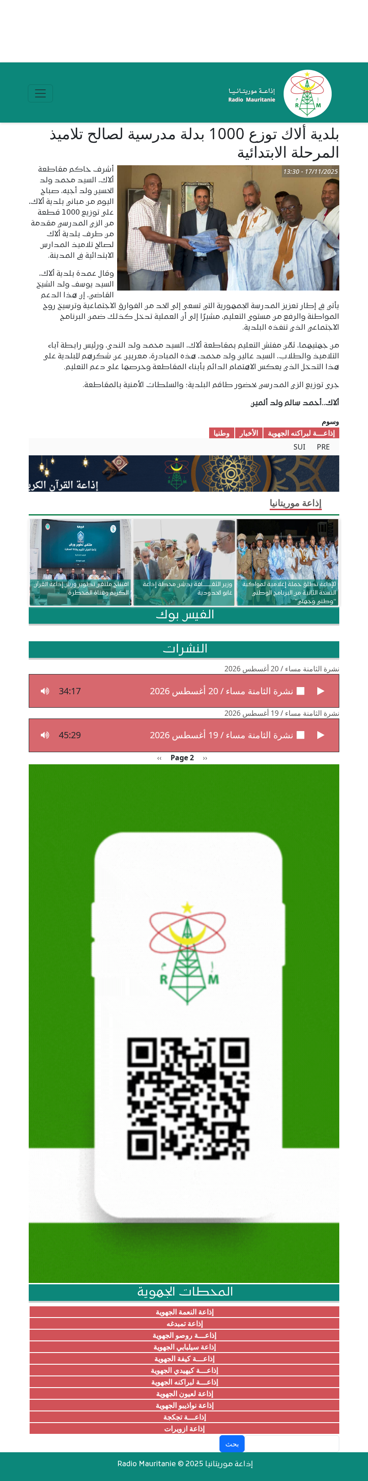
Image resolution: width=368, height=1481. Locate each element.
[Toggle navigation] (40, 93)
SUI (299, 447)
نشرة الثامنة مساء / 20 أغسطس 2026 (281, 669)
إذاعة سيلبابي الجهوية (184, 1347)
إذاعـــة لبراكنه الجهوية (301, 433)
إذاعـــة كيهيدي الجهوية (184, 1370)
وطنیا (222, 433)
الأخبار (249, 433)
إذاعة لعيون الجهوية (184, 1393)
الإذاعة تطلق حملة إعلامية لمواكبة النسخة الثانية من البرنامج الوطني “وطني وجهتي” (289, 592)
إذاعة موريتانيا (296, 503)
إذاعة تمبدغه (184, 1323)
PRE (323, 447)
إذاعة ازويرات (184, 1428)
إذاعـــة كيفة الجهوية (184, 1358)
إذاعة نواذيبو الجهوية (185, 1405)
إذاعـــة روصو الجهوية (184, 1335)
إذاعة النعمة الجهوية (185, 1312)
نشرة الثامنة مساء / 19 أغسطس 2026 (281, 713)
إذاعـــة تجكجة (184, 1417)
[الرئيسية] (278, 93)
